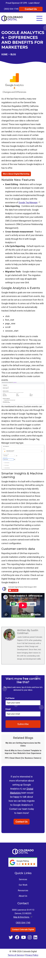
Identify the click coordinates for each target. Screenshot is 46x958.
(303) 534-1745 (11, 9)
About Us (23, 896)
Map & (21, 917)
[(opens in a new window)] (23, 862)
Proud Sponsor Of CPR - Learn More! (23, 3)
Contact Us (31, 9)
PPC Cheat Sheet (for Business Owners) (23, 758)
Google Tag (28, 202)
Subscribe (23, 724)
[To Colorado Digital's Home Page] (12, 18)
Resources (23, 890)
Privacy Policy (31, 955)
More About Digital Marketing (16, 174)
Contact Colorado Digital (23, 929)
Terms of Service (16, 955)
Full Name (10, 698)
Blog (13, 54)
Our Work (23, 885)
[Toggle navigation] (39, 18)
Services (23, 879)
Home (4, 54)
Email (8, 709)
